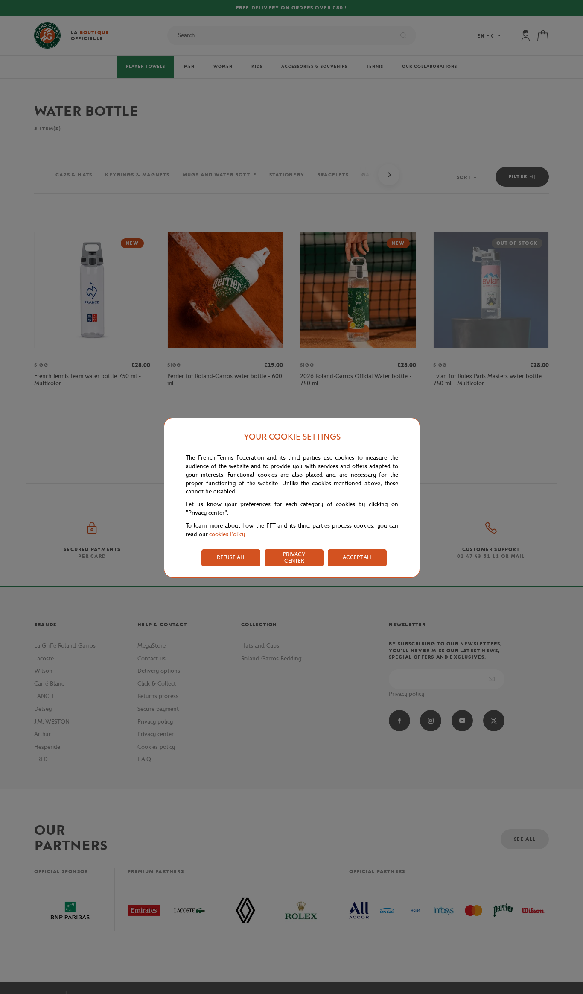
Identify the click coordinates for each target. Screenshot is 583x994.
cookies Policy (227, 534)
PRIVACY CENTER (294, 557)
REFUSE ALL (231, 557)
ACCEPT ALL (357, 557)
